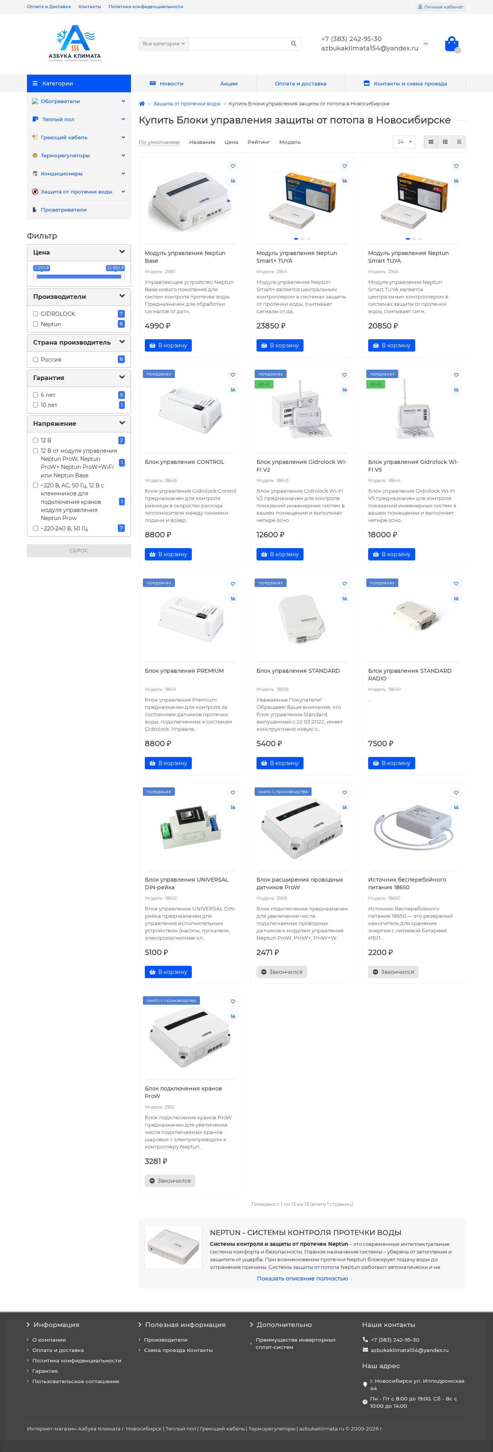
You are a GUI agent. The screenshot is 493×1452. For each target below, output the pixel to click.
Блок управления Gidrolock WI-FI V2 (302, 465)
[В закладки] (233, 166)
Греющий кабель (64, 137)
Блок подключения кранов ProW (183, 1092)
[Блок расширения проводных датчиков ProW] (302, 827)
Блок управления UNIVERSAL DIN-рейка (186, 883)
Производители (166, 1340)
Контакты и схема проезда (410, 83)
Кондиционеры (62, 173)
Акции (229, 83)
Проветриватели (64, 210)
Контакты (90, 6)
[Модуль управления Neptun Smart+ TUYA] (302, 201)
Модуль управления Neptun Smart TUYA (408, 257)
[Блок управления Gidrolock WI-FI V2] (302, 410)
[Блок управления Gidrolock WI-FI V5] (414, 410)
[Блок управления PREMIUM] (190, 618)
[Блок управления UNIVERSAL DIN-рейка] (190, 827)
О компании (49, 1340)
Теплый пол (58, 119)
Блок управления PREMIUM (184, 670)
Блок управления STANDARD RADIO (410, 674)
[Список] (445, 141)
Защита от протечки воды (76, 191)
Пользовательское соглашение (75, 1381)
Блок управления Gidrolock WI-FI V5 (413, 465)
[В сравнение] (233, 180)
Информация (56, 1325)
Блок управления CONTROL (184, 461)
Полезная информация (185, 1325)
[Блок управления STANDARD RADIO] (414, 618)
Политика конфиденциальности (146, 6)
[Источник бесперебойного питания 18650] (414, 827)
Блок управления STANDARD (298, 670)
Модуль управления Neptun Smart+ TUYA (297, 257)
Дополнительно (284, 1325)
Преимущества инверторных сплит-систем (295, 1343)
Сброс (79, 550)
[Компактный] (459, 141)
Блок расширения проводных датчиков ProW (300, 883)
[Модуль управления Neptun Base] (190, 201)
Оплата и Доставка (49, 6)
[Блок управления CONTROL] (190, 410)
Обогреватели (60, 101)
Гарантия (45, 1371)
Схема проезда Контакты (178, 1350)
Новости (171, 83)
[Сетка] (431, 141)
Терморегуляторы (65, 155)
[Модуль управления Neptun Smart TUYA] (414, 201)
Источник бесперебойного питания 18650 (407, 883)
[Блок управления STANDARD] (302, 618)
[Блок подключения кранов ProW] (190, 1036)
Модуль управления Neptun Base (185, 257)
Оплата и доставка (301, 83)
